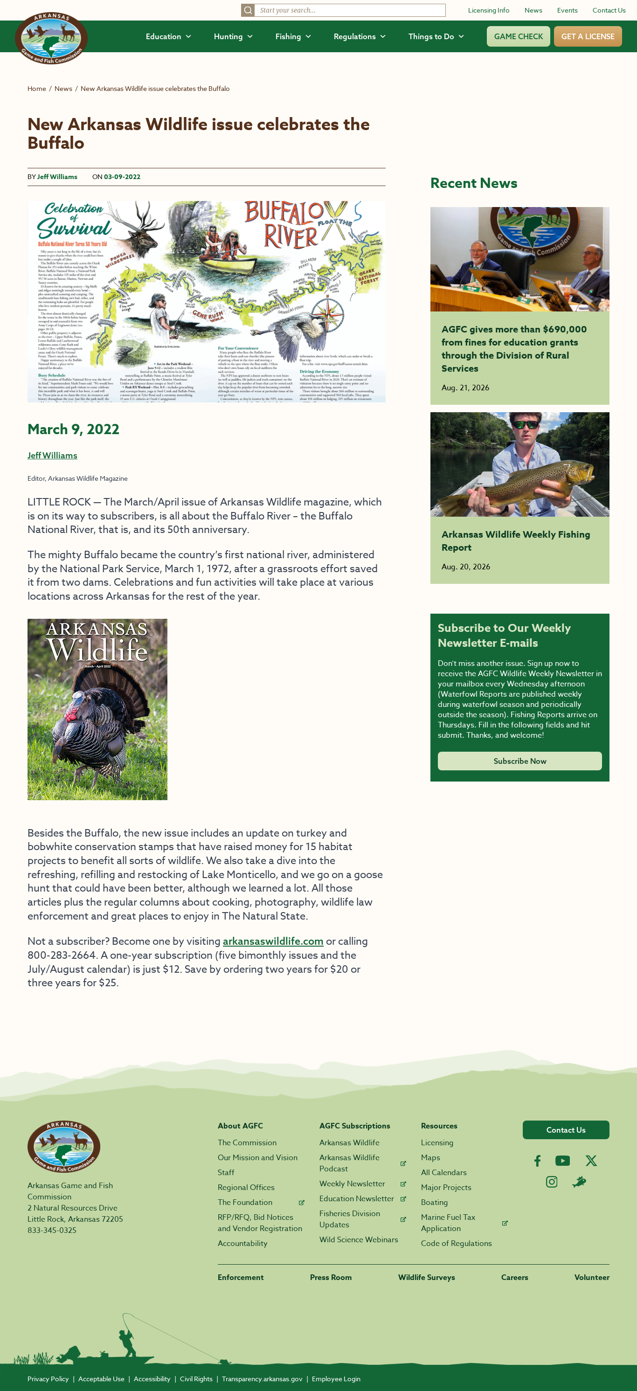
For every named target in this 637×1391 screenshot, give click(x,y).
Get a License (588, 36)
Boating (434, 1202)
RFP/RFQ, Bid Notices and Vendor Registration (260, 1223)
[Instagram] (552, 1182)
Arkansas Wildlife (349, 1143)
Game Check (518, 36)
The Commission (247, 1143)
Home (37, 88)
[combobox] (343, 10)
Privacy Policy (48, 1378)
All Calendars (444, 1172)
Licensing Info (489, 10)
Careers (514, 1277)
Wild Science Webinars (358, 1240)
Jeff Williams (57, 177)
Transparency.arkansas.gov (262, 1378)
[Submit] (248, 10)
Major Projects (446, 1187)
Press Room (331, 1277)
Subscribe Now (520, 761)
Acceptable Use (101, 1378)
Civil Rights (196, 1378)
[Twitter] (591, 1160)
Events (567, 10)
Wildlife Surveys (426, 1277)
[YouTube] (562, 1161)
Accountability (243, 1243)
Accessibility (152, 1378)
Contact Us (609, 10)
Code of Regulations (456, 1243)
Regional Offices (246, 1187)
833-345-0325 (52, 1230)
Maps (430, 1157)
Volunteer (592, 1277)
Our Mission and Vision (258, 1157)
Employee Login (336, 1378)
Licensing (437, 1143)
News (533, 10)
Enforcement (241, 1277)
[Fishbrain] (579, 1182)
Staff (226, 1172)
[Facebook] (537, 1161)
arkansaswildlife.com (273, 941)
